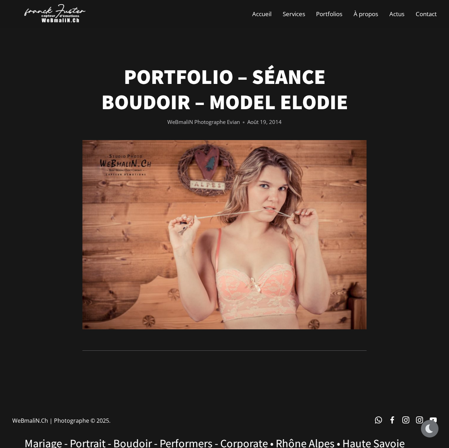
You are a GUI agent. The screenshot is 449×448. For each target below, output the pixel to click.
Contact (426, 14)
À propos (366, 14)
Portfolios (329, 14)
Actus (396, 14)
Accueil (262, 14)
